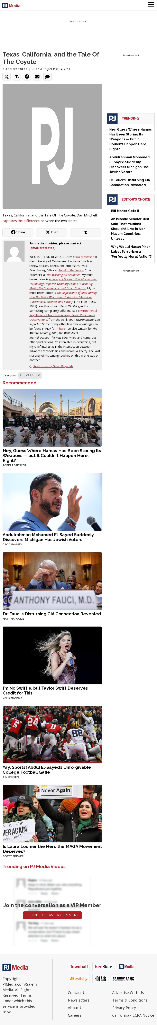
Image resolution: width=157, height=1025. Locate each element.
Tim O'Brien (11, 777)
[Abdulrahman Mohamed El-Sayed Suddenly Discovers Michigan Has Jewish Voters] (52, 501)
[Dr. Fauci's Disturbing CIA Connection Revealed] (52, 580)
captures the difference (21, 220)
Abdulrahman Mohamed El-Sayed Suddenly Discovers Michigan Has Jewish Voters (48, 537)
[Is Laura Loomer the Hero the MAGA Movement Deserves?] (52, 813)
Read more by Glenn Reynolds (53, 366)
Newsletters (78, 1000)
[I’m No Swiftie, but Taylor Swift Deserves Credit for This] (52, 654)
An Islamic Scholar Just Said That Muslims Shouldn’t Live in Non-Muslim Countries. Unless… (130, 229)
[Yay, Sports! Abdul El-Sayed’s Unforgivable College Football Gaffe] (52, 734)
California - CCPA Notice (133, 1015)
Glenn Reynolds (14, 69)
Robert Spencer (14, 465)
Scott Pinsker (13, 856)
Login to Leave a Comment (52, 915)
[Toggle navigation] (151, 5)
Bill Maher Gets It (125, 211)
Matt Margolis (13, 618)
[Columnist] (16, 251)
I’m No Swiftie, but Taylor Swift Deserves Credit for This (45, 691)
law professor (84, 257)
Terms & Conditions (129, 1000)
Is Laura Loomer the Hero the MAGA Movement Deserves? (52, 849)
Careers (74, 1015)
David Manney (12, 544)
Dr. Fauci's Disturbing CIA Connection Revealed (52, 613)
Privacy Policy (124, 1007)
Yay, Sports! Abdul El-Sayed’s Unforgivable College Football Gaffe (47, 770)
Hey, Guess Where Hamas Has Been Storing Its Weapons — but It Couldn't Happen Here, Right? (52, 455)
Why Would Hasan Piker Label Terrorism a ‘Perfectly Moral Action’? (131, 251)
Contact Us (77, 992)
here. (62, 329)
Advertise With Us (128, 992)
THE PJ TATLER (30, 375)
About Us (76, 1007)
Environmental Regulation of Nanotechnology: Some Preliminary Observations (63, 315)
